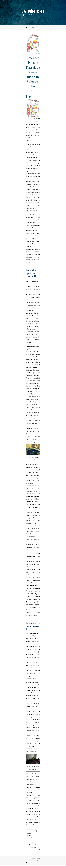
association (29, 833)
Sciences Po (30, 838)
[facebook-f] (26, 860)
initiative (29, 835)
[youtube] (26, 862)
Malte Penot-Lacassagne (33, 846)
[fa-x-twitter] (29, 860)
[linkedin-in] (35, 860)
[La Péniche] (33, 12)
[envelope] (37, 860)
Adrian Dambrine (31, 831)
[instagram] (32, 860)
